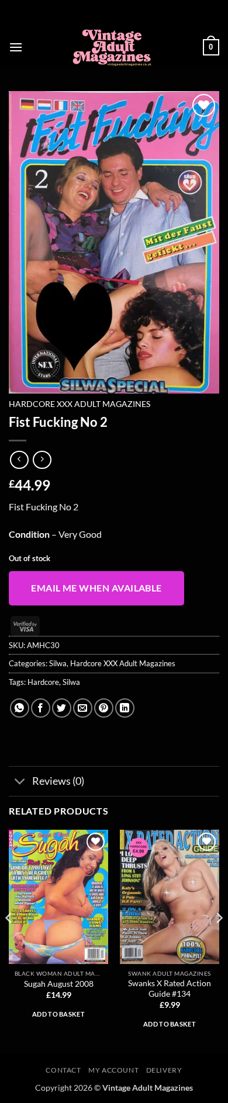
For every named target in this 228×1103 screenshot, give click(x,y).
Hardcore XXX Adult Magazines (79, 404)
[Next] (219, 941)
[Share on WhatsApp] (19, 708)
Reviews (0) (58, 781)
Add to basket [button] (58, 1014)
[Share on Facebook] (40, 708)
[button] (16, 47)
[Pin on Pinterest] (103, 708)
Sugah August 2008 (59, 984)
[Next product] (19, 460)
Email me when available (96, 588)
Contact (63, 1070)
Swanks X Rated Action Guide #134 (169, 988)
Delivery (164, 1070)
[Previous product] (42, 460)
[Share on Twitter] (61, 708)
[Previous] (9, 941)
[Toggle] (20, 782)
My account (113, 1070)
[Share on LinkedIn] (124, 708)
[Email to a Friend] (82, 708)
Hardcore (43, 682)
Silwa (58, 663)
